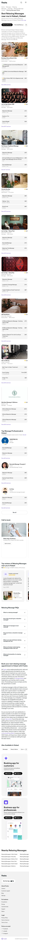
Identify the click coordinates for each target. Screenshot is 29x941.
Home (3, 7)
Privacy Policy (4, 917)
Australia (10, 8)
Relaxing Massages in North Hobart (9, 863)
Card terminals (4, 906)
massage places (19, 678)
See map (23, 20)
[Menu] (26, 2)
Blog (2, 893)
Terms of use (4, 922)
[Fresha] (4, 2)
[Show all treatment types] (26, 24)
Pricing (3, 904)
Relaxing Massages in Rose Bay (8, 856)
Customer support (5, 890)
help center (8, 719)
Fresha (5, 669)
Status (2, 911)
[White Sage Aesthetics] (14, 540)
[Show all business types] (26, 749)
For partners (4, 901)
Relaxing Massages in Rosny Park (9, 861)
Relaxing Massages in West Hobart (9, 854)
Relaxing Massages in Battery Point (9, 859)
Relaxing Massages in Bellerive (8, 866)
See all (14, 512)
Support (3, 909)
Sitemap (3, 895)
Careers (3, 888)
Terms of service (5, 920)
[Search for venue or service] (21, 2)
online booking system (7, 733)
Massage (8, 7)
